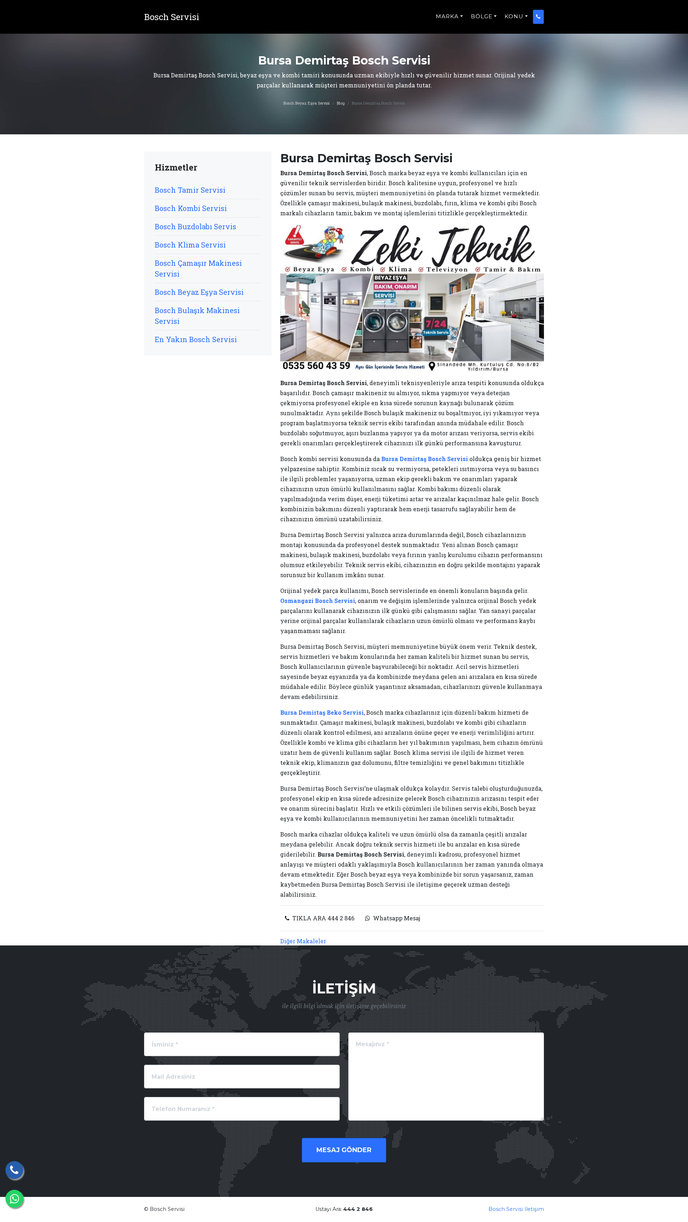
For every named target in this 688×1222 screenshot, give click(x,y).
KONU (514, 16)
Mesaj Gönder (344, 1150)
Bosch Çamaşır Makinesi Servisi (198, 268)
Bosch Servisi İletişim (516, 1209)
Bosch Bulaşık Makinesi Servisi (197, 316)
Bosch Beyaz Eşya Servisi (306, 103)
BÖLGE (481, 16)
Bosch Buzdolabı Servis (195, 226)
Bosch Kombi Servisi (191, 208)
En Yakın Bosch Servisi (196, 339)
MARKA (447, 16)
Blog (341, 103)
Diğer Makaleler (303, 941)
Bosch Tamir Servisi (190, 190)
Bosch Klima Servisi (190, 244)
